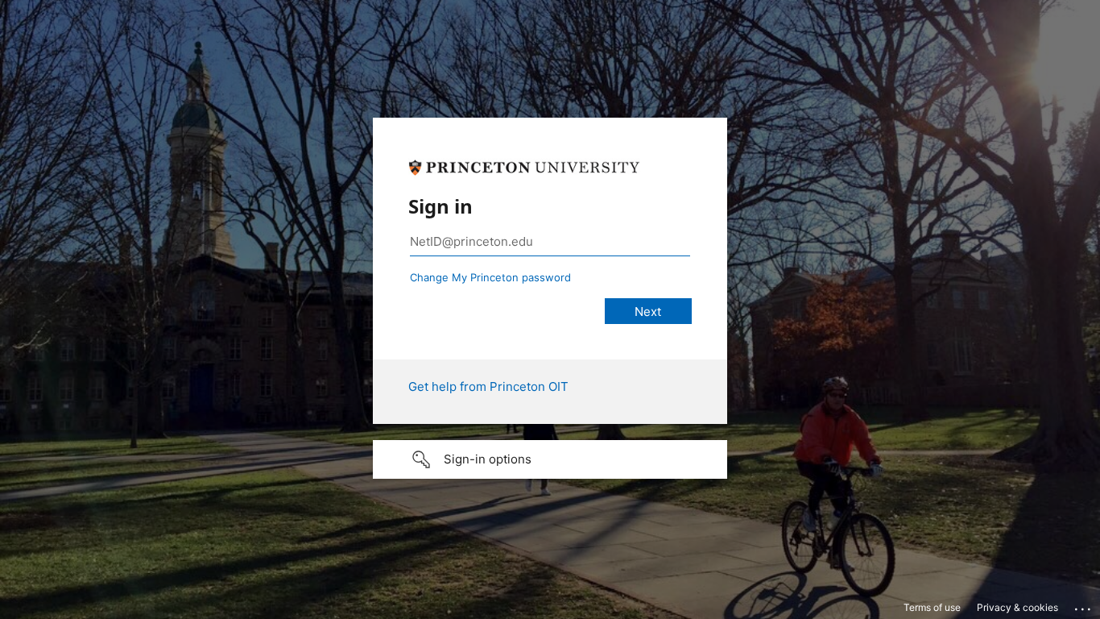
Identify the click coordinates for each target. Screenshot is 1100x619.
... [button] (1084, 605)
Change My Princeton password (490, 277)
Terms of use (932, 607)
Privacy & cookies (1017, 607)
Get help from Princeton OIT (488, 386)
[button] (550, 459)
